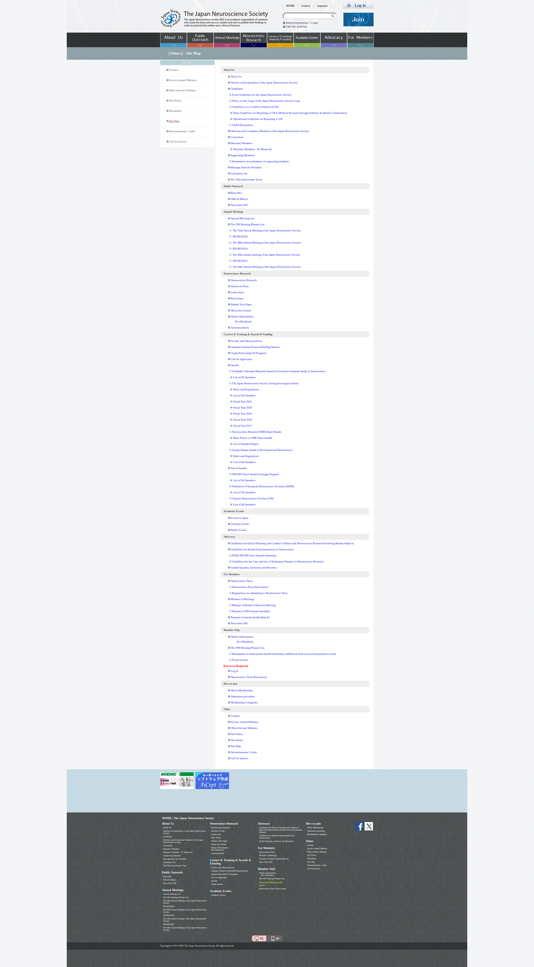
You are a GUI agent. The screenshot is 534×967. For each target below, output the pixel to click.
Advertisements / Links (182, 131)
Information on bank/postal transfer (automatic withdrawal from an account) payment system (284, 653)
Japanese (322, 5)
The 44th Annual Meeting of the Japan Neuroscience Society (267, 266)
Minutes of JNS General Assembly (251, 611)
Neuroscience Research (244, 280)
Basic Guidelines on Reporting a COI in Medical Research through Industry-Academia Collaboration (290, 112)
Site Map (236, 746)
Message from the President (246, 167)
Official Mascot (239, 199)
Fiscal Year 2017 (242, 425)
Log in (234, 671)
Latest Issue (237, 292)
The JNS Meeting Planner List (247, 224)
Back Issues (237, 298)
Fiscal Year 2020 (242, 407)
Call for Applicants (241, 359)
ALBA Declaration (242, 125)
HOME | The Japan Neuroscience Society (188, 818)
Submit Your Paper (241, 304)
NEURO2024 (240, 248)
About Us (236, 76)
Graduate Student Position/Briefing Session (255, 347)
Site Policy (175, 100)
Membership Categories (244, 702)
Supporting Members (242, 155)
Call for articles (177, 141)
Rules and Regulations (246, 389)
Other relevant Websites (182, 90)
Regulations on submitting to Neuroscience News (260, 593)
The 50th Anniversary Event (246, 179)
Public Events (238, 530)
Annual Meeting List (242, 218)
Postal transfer (240, 659)
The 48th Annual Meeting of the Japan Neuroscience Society (267, 242)
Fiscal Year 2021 (242, 401)
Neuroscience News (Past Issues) (250, 587)
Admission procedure (243, 696)
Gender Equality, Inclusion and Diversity (254, 567)
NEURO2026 (240, 236)
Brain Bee (236, 192)
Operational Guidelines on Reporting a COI (257, 119)
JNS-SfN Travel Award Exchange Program (255, 474)
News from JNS (239, 205)
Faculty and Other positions (246, 341)
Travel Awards (239, 468)
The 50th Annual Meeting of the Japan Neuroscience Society (267, 230)
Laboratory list (239, 173)
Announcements (240, 327)
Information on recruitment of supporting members (260, 161)
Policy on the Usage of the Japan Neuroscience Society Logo (266, 100)
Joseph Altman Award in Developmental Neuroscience (262, 450)
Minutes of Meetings (242, 599)
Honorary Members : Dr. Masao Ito (252, 149)
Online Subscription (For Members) (219, 848)
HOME (290, 5)
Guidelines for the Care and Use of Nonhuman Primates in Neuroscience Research (278, 561)
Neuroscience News (242, 580)
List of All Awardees (244, 377)
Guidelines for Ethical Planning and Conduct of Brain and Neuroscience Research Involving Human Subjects (292, 543)
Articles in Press (240, 286)
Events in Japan (239, 517)
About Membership (242, 690)
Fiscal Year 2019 (242, 413)
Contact (305, 5)
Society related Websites (183, 80)
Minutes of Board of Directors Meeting (254, 605)
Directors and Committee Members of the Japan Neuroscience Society (270, 131)
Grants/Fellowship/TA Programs (248, 353)
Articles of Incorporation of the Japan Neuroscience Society (264, 82)
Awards (235, 365)
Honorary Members (241, 143)
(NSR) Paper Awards (256, 431)
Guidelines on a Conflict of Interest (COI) (255, 106)
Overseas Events (240, 523)
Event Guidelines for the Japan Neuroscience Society (262, 94)
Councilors (237, 137)
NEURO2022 (240, 260)
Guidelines (237, 88)
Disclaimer (175, 110)
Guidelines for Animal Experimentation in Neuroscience (262, 549)
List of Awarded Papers (246, 443)
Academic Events (218, 895)
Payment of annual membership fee (250, 617)
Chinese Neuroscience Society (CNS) (253, 498)
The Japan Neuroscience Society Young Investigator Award (265, 383)
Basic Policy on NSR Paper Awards (252, 437)
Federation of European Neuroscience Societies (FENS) (263, 486)
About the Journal (241, 310)
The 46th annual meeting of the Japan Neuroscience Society (266, 254)
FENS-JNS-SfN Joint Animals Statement (254, 555)
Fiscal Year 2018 (242, 419)
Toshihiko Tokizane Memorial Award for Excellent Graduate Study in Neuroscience (279, 371)
